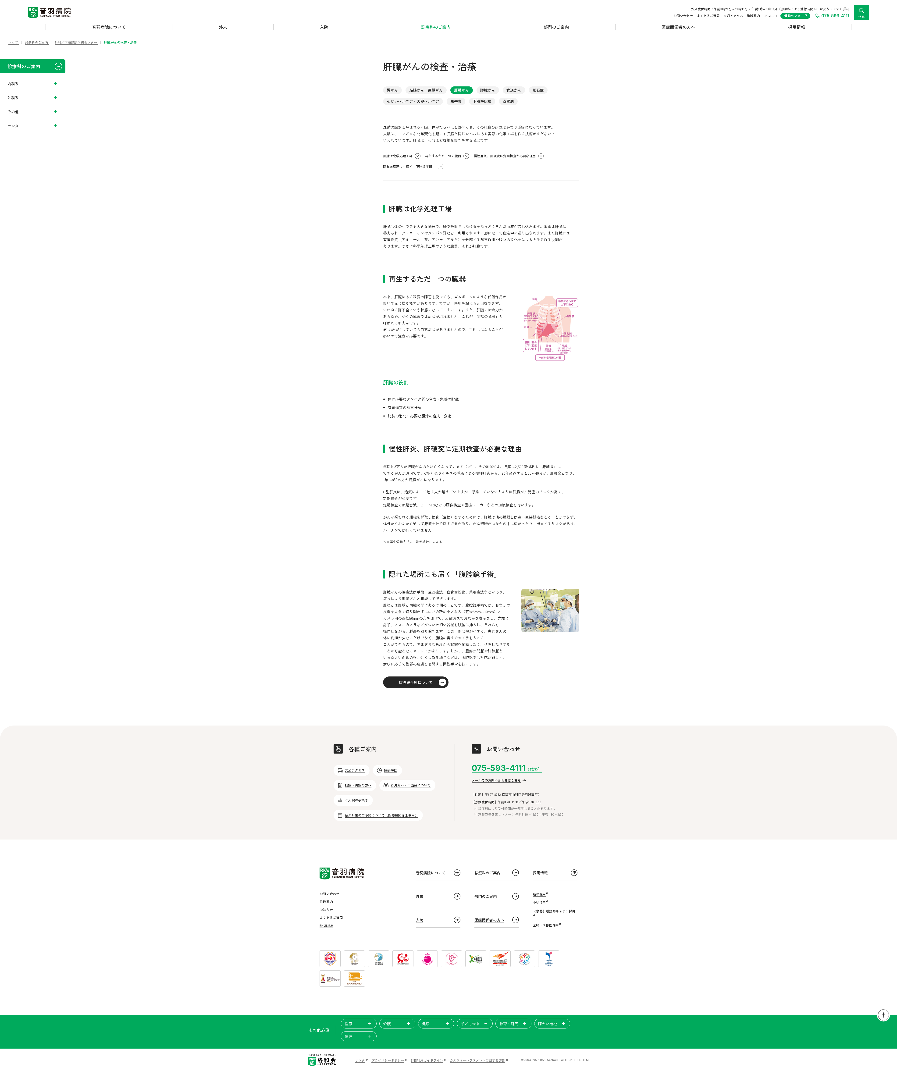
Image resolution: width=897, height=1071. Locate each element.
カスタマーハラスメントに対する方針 (477, 1060)
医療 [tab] (348, 1023)
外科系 (13, 97)
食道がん (513, 90)
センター (14, 125)
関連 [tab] (348, 1036)
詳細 (846, 9)
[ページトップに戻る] (883, 1015)
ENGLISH (770, 15)
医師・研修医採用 (546, 925)
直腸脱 (508, 101)
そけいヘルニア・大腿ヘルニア (413, 101)
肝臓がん (461, 90)
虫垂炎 (456, 101)
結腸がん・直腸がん (426, 90)
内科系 (13, 83)
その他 (13, 111)
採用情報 (796, 27)
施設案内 (753, 15)
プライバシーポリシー (387, 1060)
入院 (324, 27)
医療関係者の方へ (678, 27)
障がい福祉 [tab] (547, 1023)
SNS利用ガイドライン (427, 1060)
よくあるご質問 (708, 15)
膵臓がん (487, 90)
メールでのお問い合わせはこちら (496, 780)
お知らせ (326, 909)
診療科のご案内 (436, 27)
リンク (360, 1060)
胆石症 (538, 90)
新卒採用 (539, 894)
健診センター (794, 15)
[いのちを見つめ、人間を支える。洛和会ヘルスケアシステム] (322, 1060)
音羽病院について (109, 27)
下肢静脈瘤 (482, 101)
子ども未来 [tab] (470, 1023)
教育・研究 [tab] (508, 1023)
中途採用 (539, 902)
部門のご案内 (556, 27)
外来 (223, 27)
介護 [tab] (387, 1023)
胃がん (392, 90)
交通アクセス (733, 15)
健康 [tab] (426, 1023)
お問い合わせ (683, 15)
